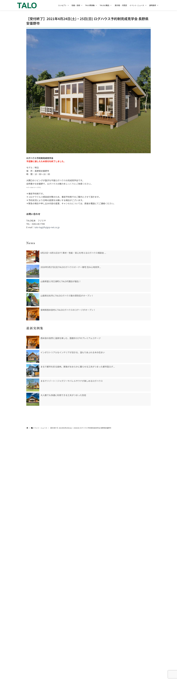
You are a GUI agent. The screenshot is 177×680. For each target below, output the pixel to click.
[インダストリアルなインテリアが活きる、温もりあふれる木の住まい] (32, 356)
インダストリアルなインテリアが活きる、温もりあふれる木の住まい (73, 352)
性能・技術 (76, 5)
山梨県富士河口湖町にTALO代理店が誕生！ (61, 281)
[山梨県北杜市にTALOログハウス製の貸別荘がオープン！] (32, 299)
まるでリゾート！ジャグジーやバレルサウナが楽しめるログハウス (72, 381)
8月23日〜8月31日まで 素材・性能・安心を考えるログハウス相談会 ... (73, 252)
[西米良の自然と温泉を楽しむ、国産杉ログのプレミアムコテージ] (32, 342)
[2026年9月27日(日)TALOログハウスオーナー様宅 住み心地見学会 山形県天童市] (32, 271)
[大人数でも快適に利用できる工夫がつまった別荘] (32, 399)
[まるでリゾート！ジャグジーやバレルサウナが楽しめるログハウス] (32, 384)
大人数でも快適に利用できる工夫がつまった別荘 (63, 395)
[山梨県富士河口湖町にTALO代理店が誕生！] (32, 285)
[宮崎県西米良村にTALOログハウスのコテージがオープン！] (32, 313)
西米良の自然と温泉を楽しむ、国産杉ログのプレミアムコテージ (71, 338)
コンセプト (62, 5)
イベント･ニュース (137, 5)
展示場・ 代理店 (120, 5)
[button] (68, 5)
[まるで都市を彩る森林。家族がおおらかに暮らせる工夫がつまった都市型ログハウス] (32, 370)
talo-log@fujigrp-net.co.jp (46, 227)
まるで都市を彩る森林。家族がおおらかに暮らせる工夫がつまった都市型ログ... (78, 366)
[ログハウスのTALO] (27, 5)
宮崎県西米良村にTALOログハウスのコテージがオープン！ (68, 309)
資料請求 (152, 5)
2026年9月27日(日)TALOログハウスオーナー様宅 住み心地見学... (71, 267)
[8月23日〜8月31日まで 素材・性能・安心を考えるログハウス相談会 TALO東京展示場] (32, 256)
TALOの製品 (104, 5)
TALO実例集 (90, 5)
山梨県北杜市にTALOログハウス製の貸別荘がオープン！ (67, 295)
